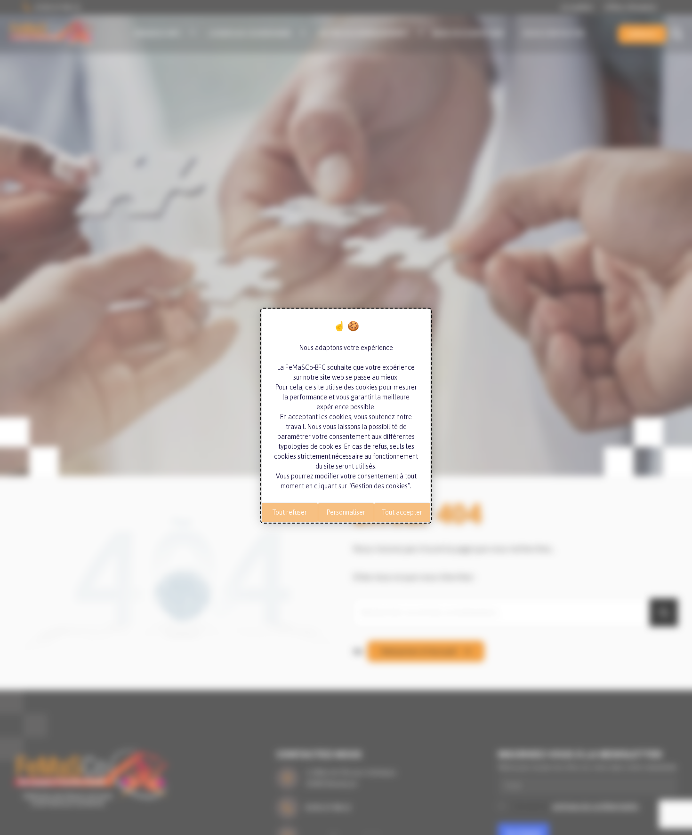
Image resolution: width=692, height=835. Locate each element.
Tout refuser (290, 512)
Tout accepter (402, 512)
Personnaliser (346, 512)
